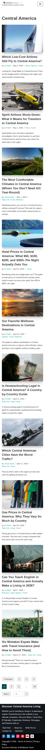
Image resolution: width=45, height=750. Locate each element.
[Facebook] (3, 736)
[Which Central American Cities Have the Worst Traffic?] (22, 432)
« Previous (8, 679)
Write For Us (30, 728)
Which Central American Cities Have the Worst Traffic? (19, 455)
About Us (18, 728)
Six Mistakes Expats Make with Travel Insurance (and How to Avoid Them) (21, 646)
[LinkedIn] (13, 736)
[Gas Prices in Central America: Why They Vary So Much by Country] (22, 494)
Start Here (6, 728)
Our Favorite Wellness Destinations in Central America (18, 325)
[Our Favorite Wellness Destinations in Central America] (22, 302)
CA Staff (7, 66)
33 (35, 686)
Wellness (19, 200)
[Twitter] (8, 736)
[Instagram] (18, 736)
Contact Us (7, 731)
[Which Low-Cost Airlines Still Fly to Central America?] (22, 38)
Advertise (19, 731)
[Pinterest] (22, 736)
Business (5, 593)
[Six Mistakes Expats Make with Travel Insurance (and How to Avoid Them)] (22, 623)
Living (18, 401)
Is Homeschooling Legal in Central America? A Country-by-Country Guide (22, 390)
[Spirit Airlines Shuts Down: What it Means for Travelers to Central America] (22, 96)
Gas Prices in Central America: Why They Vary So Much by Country (22, 516)
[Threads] (32, 736)
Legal (12, 401)
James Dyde (9, 197)
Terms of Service (25, 741)
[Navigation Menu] (40, 4)
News (28, 66)
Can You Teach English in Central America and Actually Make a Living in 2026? (22, 581)
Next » (6, 694)
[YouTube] (27, 736)
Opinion (34, 66)
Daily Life (5, 200)
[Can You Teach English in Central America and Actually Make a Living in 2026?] (22, 558)
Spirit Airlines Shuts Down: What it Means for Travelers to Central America (21, 119)
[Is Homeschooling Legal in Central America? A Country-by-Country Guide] (22, 367)
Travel (40, 66)
